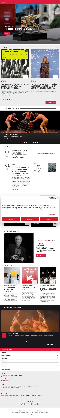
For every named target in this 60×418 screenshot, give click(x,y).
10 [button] (37, 142)
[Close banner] (57, 197)
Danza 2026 (4, 361)
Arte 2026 (3, 352)
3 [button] (7, 99)
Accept (49, 219)
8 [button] (33, 142)
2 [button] (5, 99)
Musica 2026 (4, 364)
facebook (28, 404)
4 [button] (9, 99)
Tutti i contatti (5, 380)
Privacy (28, 410)
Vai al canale (50, 344)
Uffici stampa (4, 390)
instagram (25, 404)
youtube (31, 404)
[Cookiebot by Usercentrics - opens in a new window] (49, 198)
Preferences (29, 219)
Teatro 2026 (4, 367)
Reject (11, 219)
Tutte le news (50, 102)
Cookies (34, 410)
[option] (30, 22)
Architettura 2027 (6, 355)
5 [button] (11, 99)
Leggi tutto (15, 189)
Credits (39, 410)
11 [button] (39, 142)
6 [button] (30, 142)
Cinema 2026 (4, 358)
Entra (6, 33)
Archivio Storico (5, 369)
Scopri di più (40, 255)
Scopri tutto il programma (45, 153)
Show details (52, 214)
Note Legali (22, 410)
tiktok (21, 404)
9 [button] (35, 142)
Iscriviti (3, 398)
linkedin (38, 404)
